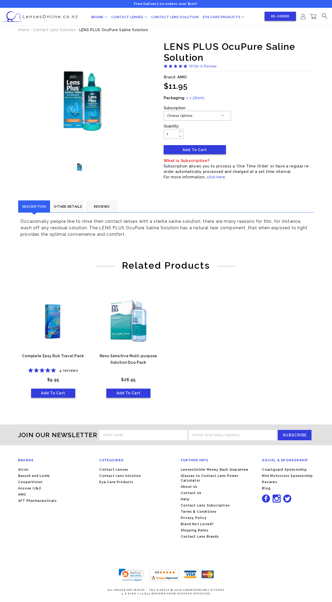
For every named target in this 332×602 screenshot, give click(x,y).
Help (185, 499)
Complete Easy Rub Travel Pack (53, 356)
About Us (189, 487)
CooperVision (30, 482)
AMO (22, 494)
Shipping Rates (195, 530)
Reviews (102, 206)
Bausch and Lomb (34, 476)
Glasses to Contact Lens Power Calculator (210, 478)
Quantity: (171, 126)
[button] (131, 575)
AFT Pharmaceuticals (37, 501)
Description (34, 206)
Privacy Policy (194, 518)
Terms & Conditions (199, 511)
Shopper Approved (194, 593)
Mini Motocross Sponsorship (287, 476)
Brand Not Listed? (197, 524)
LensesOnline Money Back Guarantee (215, 469)
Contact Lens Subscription (205, 505)
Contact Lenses (127, 17)
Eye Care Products (222, 17)
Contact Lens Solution (175, 17)
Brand (98, 17)
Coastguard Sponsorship (284, 469)
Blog (266, 488)
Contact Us (191, 493)
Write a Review (203, 66)
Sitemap (217, 590)
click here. (216, 177)
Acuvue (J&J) (30, 488)
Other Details (68, 206)
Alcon (23, 469)
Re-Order (280, 16)
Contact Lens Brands (200, 536)
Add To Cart (53, 393)
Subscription (174, 108)
